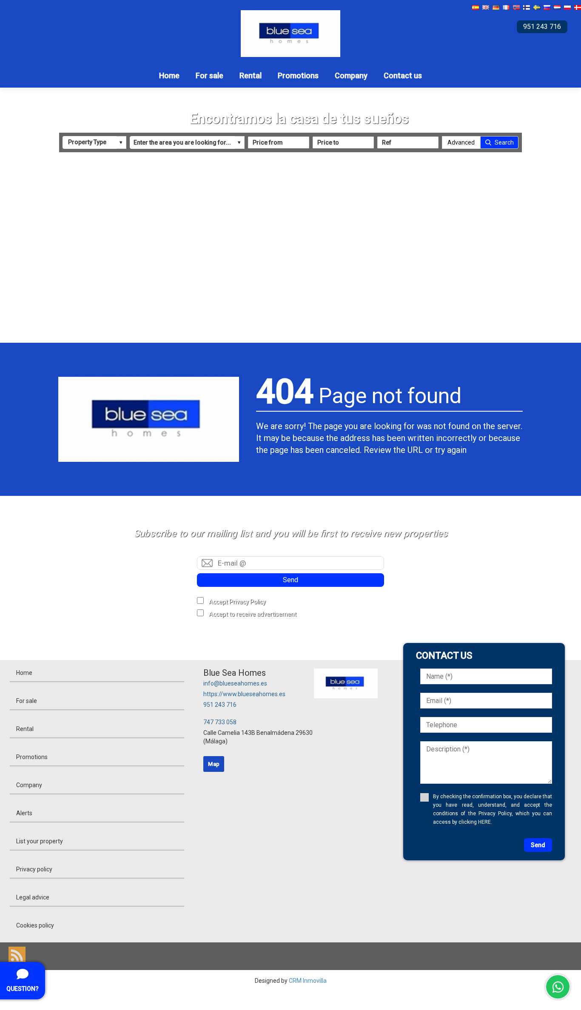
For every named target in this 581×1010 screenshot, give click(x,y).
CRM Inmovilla (308, 980)
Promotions (298, 75)
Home (169, 75)
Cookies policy (35, 925)
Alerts (24, 813)
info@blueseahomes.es (235, 683)
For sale (209, 75)
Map (213, 764)
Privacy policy (34, 869)
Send (290, 580)
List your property (39, 841)
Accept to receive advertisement (252, 614)
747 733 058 (219, 722)
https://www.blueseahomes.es (244, 694)
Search (504, 142)
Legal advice (32, 897)
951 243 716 (219, 704)
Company (351, 75)
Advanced (461, 142)
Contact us (403, 75)
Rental (250, 75)
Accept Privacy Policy (237, 601)
